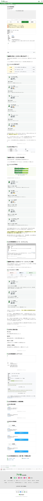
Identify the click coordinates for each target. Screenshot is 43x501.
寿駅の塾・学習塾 (11, 459)
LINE (16, 477)
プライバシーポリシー (11, 482)
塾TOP (2, 4)
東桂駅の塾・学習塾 (26, 458)
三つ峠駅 (10, 4)
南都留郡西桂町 (7, 4)
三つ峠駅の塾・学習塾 (11, 458)
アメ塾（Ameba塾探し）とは (11, 480)
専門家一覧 (33, 480)
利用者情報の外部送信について (19, 482)
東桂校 (8, 447)
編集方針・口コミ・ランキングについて (21, 480)
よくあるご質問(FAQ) (35, 482)
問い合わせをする (10, 397)
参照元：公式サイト (33, 252)
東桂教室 (9, 413)
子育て (26, 477)
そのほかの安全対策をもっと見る (21, 393)
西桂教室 (9, 428)
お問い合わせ (30, 482)
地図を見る (9, 409)
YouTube (31, 477)
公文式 (13, 35)
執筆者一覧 (29, 480)
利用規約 (6, 482)
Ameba (18, 491)
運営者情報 (37, 480)
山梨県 (4, 4)
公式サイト (21, 432)
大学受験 (21, 477)
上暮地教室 (9, 407)
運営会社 (26, 482)
